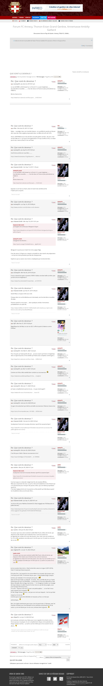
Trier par (49, 644)
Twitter (43, 17)
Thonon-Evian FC (33, 21)
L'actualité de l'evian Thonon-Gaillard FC (36, 41)
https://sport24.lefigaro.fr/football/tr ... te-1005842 (25, 457)
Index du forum (19, 41)
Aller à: (41, 657)
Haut (69, 141)
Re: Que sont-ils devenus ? (23, 81)
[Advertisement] (51, 59)
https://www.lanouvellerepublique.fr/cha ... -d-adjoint (26, 376)
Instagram (51, 17)
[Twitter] (55, 679)
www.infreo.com (81, 684)
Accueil (14, 17)
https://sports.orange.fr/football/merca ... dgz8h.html (27, 244)
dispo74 (16, 617)
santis (16, 467)
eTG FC (15, 21)
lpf (15, 323)
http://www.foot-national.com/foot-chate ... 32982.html (26, 359)
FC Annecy (23, 21)
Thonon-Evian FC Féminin (66, 21)
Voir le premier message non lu (26, 77)
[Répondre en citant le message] (54, 82)
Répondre (13, 77)
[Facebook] (49, 679)
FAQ (83, 46)
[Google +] (61, 679)
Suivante (67, 644)
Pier (15, 128)
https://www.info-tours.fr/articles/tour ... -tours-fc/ (25, 392)
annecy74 (17, 84)
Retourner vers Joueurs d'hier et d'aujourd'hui (23, 656)
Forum (21, 17)
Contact (28, 17)
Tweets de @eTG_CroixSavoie (80, 72)
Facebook (36, 17)
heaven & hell (18, 167)
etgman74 (17, 550)
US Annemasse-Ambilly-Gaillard (49, 21)
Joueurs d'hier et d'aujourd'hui (57, 41)
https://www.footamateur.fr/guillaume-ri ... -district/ (25, 156)
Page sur (48, 77)
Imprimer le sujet (92, 40)
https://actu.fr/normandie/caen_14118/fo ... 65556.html (26, 411)
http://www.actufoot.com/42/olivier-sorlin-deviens (25, 207)
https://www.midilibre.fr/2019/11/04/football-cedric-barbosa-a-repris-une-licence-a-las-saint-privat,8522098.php (32, 309)
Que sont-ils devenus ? (20, 73)
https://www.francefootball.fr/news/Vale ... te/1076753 (26, 281)
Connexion (89, 46)
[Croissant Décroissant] (17, 647)
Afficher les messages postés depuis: (28, 644)
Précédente (14, 644)
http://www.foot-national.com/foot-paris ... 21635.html (26, 97)
